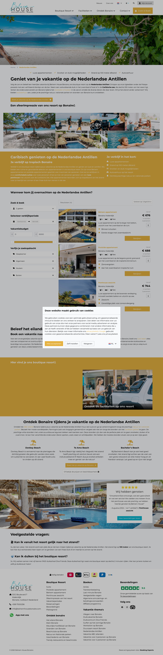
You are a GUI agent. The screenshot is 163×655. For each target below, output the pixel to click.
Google (102, 331)
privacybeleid (92, 331)
